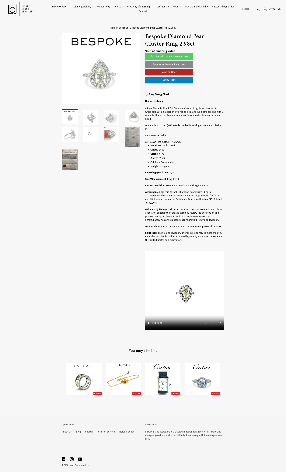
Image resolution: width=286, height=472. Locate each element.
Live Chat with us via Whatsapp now (169, 56)
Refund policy (126, 431)
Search (89, 431)
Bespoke (123, 27)
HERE (219, 226)
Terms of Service (106, 431)
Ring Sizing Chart (159, 94)
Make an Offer (169, 72)
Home (113, 27)
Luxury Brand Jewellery (79, 465)
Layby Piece (169, 79)
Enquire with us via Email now (169, 64)
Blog (78, 431)
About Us (67, 431)
